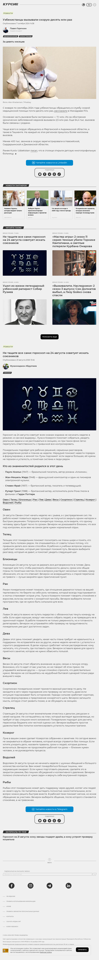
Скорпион (66, 499)
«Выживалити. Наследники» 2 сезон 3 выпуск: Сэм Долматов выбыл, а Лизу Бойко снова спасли (74, 290)
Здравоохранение (10, 36)
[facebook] (11, 886)
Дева (48, 499)
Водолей (8, 502)
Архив (8, 906)
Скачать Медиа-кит (13, 921)
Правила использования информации (20, 901)
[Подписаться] (94, 874)
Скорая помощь (26, 36)
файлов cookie (46, 952)
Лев (41, 499)
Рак (35, 499)
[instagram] (30, 886)
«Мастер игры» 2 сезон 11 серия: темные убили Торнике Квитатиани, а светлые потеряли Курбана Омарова (73, 241)
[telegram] (49, 886)
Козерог (91, 499)
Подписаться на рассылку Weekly (17, 871)
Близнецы (25, 499)
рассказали (60, 111)
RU (89, 5)
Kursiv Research (12, 926)
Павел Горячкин (18, 28)
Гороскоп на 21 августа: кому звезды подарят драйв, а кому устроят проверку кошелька (48, 838)
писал (34, 150)
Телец (14, 499)
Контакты (10, 916)
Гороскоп (7, 373)
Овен (6, 499)
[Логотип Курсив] (10, 4)
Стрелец (79, 499)
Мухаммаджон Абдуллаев (23, 366)
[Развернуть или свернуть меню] (94, 4)
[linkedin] (68, 886)
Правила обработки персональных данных (22, 911)
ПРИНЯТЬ (82, 950)
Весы (56, 499)
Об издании (10, 896)
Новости (8, 13)
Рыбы (18, 502)
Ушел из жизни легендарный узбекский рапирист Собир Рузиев (23, 289)
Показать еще (49, 337)
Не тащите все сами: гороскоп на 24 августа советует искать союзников (24, 240)
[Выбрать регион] (83, 4)
